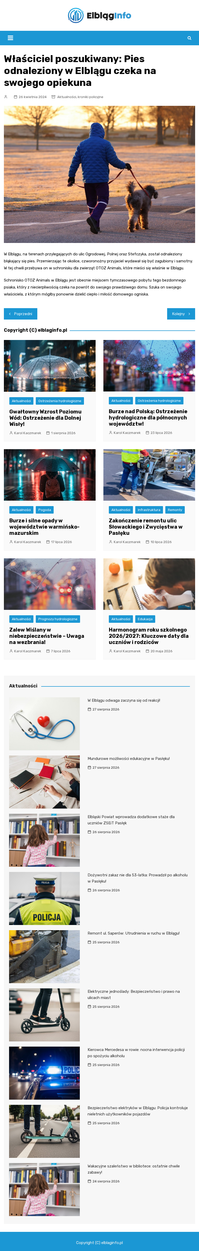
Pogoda (44, 510)
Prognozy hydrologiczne (57, 619)
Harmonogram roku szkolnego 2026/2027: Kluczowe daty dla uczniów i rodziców (149, 636)
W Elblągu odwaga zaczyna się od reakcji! (124, 700)
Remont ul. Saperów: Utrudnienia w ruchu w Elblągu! (134, 933)
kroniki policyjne (90, 97)
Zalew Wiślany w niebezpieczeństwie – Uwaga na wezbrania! (46, 636)
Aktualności (66, 97)
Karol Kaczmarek (27, 433)
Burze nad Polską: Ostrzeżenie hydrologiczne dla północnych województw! (148, 417)
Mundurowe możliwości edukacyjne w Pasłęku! (129, 758)
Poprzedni (23, 313)
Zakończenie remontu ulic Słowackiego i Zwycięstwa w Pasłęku (146, 526)
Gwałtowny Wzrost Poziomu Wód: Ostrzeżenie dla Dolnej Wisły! (45, 418)
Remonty (175, 510)
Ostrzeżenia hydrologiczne (59, 401)
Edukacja (145, 619)
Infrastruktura (149, 510)
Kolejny (178, 313)
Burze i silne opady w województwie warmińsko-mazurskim (44, 526)
